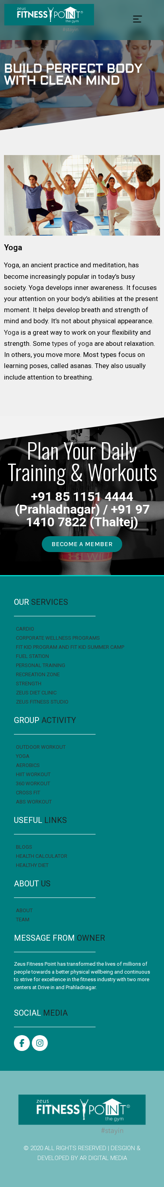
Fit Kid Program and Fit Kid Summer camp (70, 647)
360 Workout (33, 783)
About (24, 910)
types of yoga (72, 343)
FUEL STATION (32, 656)
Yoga (11, 332)
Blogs (24, 847)
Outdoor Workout (41, 747)
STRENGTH (28, 684)
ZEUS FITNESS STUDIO (42, 702)
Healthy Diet (32, 865)
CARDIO (25, 629)
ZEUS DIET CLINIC (36, 693)
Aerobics (28, 765)
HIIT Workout (33, 774)
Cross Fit (28, 793)
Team (22, 919)
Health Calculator (41, 856)
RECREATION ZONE (38, 674)
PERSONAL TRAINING (40, 665)
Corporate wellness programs (58, 638)
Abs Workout (34, 802)
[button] (137, 20)
